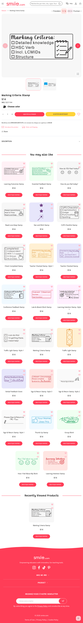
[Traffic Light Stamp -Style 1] (14, 337)
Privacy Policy (42, 606)
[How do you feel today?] (69, 171)
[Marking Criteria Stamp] (41, 337)
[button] (69, 3)
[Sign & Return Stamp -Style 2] (69, 378)
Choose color (13, 106)
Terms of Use (30, 620)
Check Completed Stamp (14, 266)
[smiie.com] (15, 4)
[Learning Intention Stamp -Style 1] (69, 294)
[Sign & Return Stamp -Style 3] (41, 378)
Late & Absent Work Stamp (41, 307)
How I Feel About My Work (28, 473)
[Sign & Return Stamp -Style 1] (14, 419)
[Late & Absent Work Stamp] (41, 294)
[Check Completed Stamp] (14, 253)
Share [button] (6, 131)
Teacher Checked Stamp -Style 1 (41, 266)
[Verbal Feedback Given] (14, 378)
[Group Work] (69, 419)
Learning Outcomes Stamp (14, 184)
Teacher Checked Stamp (69, 266)
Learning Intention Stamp (55, 473)
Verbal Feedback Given (13, 391)
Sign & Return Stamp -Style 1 (14, 432)
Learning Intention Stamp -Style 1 (69, 308)
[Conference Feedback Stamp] (14, 294)
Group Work (69, 432)
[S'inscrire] (63, 601)
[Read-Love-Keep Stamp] (14, 212)
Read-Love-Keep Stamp (13, 225)
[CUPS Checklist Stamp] (69, 212)
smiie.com (44, 615)
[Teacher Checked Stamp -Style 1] (41, 253)
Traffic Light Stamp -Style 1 (14, 350)
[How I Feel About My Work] (27, 461)
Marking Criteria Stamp (41, 350)
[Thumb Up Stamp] (41, 419)
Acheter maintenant (60, 114)
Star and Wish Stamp (41, 225)
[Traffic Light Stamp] (69, 337)
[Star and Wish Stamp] (41, 212)
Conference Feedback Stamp (13, 307)
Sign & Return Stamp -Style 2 (69, 391)
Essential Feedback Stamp (41, 184)
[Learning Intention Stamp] (55, 461)
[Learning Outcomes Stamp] (14, 171)
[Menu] (3, 4)
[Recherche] (59, 4)
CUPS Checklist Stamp (69, 225)
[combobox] (46, 4)
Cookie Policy (53, 620)
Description (7, 141)
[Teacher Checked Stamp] (69, 253)
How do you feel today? (69, 184)
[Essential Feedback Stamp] (41, 171)
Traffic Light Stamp (69, 350)
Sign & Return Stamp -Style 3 (41, 391)
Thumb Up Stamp (41, 432)
